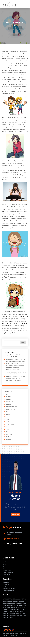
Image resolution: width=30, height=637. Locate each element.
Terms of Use (6, 574)
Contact (5, 568)
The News (8, 436)
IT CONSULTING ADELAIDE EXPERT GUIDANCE (14, 598)
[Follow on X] (7, 630)
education (8, 404)
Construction (6, 586)
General (8, 419)
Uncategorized (10, 439)
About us (5, 563)
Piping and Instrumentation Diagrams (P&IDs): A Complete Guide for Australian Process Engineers (15, 378)
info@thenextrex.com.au (13, 538)
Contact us (15, 514)
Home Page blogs (10, 424)
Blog (7, 394)
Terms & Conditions (8, 572)
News (7, 429)
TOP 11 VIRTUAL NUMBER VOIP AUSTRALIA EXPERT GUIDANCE (15, 607)
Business (8, 399)
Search (23, 342)
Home (4, 561)
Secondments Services (9, 588)
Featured (8, 414)
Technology (9, 434)
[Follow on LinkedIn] (10, 630)
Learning (8, 426)
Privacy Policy (6, 570)
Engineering (6, 582)
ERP (7, 411)
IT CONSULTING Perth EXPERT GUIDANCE (13, 602)
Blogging (8, 396)
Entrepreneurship (10, 409)
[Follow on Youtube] (13, 630)
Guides (7, 421)
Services (5, 565)
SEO (7, 431)
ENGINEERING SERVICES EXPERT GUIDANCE (14, 600)
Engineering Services (11, 406)
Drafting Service (10, 401)
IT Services (6, 584)
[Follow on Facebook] (5, 630)
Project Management (8, 590)
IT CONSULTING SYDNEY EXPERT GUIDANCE (14, 604)
